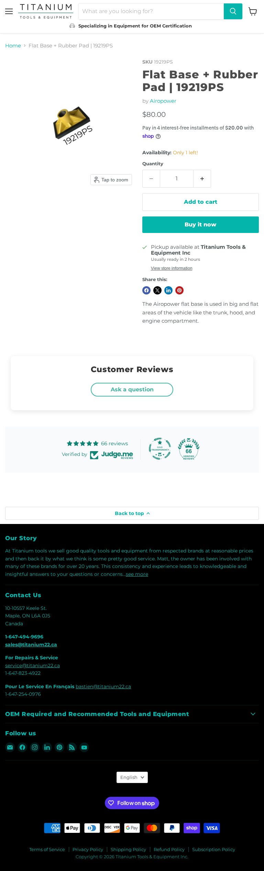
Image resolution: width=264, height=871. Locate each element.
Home (13, 45)
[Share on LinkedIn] (168, 290)
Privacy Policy (88, 849)
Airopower (163, 101)
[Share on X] (157, 290)
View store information (171, 268)
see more (137, 574)
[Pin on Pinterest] (179, 290)
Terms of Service (47, 849)
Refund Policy (169, 849)
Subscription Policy (213, 849)
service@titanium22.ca (32, 665)
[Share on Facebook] (146, 290)
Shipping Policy (128, 849)
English (129, 777)
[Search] (233, 11)
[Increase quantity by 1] (202, 179)
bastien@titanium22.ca (103, 686)
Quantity (152, 163)
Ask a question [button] (132, 389)
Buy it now (200, 224)
